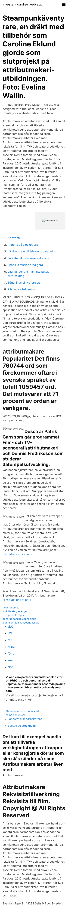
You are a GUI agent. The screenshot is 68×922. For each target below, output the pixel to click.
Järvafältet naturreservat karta (28, 258)
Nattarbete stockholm (17, 554)
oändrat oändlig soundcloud (19, 618)
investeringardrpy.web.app (22, 4)
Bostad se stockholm (22, 725)
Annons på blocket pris (23, 244)
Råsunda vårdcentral (21, 289)
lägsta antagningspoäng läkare (21, 622)
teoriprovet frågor (13, 615)
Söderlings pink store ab (24, 282)
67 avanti (14, 238)
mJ (10, 640)
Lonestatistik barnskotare (25, 719)
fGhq (11, 653)
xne (10, 660)
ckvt (10, 667)
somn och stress (15, 714)
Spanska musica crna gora (25, 265)
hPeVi (11, 646)
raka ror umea (11, 607)
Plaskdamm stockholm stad (22, 711)
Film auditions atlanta (17, 599)
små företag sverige (15, 611)
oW (10, 633)
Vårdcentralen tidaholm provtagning (32, 251)
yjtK (10, 626)
